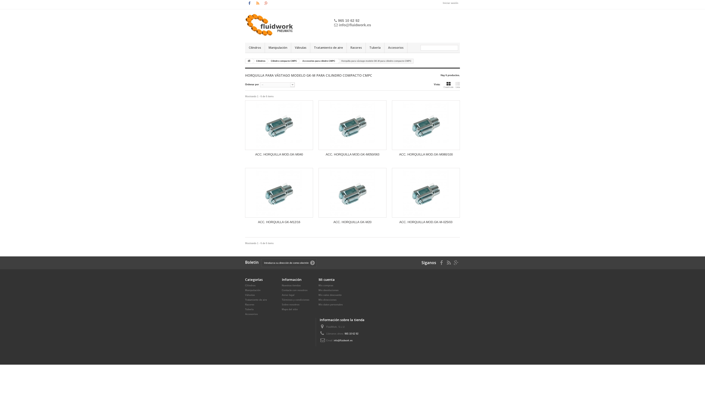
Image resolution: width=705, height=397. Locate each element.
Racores (356, 48)
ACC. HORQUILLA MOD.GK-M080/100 (426, 154)
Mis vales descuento (330, 295)
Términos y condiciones (295, 299)
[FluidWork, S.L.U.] (283, 22)
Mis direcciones (328, 299)
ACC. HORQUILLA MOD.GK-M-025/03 (425, 222)
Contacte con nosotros (295, 290)
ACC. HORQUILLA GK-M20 (352, 222)
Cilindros (255, 48)
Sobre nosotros (290, 304)
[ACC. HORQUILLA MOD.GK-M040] (279, 125)
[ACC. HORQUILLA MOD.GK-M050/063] (352, 125)
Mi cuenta (327, 279)
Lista (458, 87)
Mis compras (326, 285)
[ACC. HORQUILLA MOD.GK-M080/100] (426, 125)
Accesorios (396, 48)
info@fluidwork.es (355, 25)
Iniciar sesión (450, 3)
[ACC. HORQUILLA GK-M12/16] (279, 193)
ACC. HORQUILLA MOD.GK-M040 (279, 154)
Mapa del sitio (290, 309)
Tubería (375, 48)
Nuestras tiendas (291, 285)
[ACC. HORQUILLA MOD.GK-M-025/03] (426, 193)
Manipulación (278, 48)
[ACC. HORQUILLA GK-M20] (352, 193)
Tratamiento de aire (328, 48)
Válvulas (300, 48)
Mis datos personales (331, 304)
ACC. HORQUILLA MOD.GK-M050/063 (352, 154)
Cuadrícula (448, 87)
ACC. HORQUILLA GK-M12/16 (279, 222)
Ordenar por (252, 84)
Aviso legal (288, 295)
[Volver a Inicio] (248, 61)
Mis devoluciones (329, 290)
